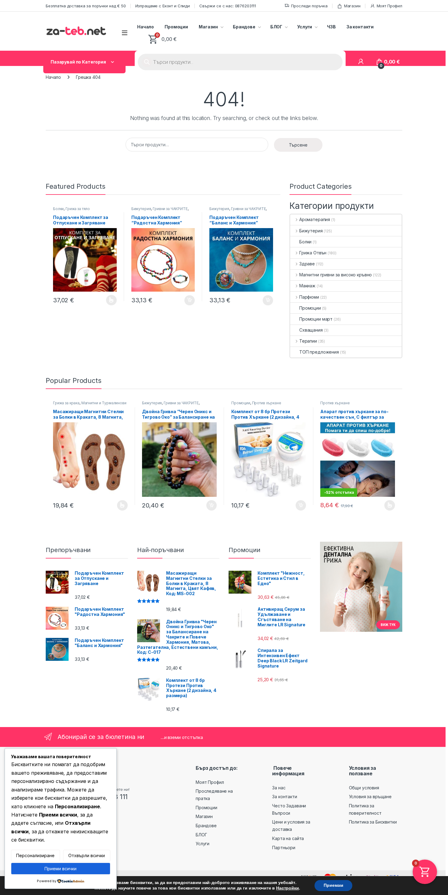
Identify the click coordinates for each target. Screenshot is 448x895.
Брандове (244, 26)
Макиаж (307, 285)
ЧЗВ (331, 26)
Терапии (308, 341)
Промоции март (315, 319)
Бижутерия (141, 208)
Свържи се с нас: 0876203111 (227, 5)
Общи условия (364, 787)
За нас (278, 787)
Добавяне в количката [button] (184, 300)
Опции (109, 300)
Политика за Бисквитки (373, 821)
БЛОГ (276, 26)
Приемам (333, 885)
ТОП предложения (319, 352)
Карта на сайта (288, 838)
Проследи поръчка (309, 5)
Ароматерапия (314, 219)
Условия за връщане (370, 796)
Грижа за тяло (78, 208)
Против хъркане (266, 403)
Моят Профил (389, 5)
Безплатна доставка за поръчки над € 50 (86, 5)
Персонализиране (35, 855)
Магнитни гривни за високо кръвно (335, 274)
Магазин (352, 5)
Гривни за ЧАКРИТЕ (170, 208)
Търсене (298, 144)
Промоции (176, 26)
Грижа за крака (66, 403)
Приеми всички (60, 868)
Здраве (307, 263)
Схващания (311, 330)
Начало (145, 26)
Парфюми (309, 297)
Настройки (287, 888)
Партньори (283, 847)
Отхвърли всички (86, 855)
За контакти (360, 26)
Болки (58, 208)
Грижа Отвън (312, 252)
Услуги (304, 26)
